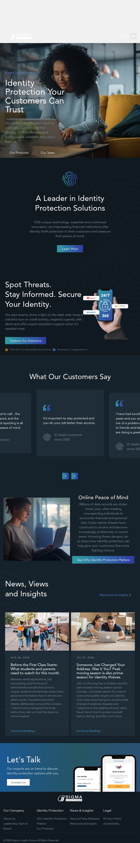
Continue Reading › (23, 730)
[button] (133, 36)
